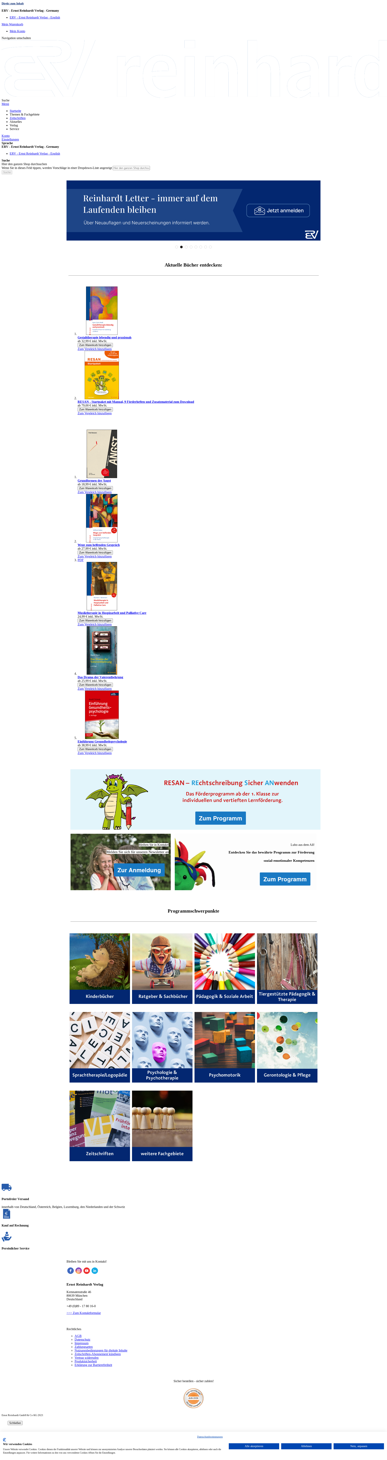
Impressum (81, 1343)
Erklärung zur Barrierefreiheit (93, 1365)
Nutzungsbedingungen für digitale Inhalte (101, 1350)
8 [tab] (210, 247)
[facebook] (70, 1270)
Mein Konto (17, 31)
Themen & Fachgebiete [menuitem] (25, 114)
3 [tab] (186, 247)
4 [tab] (191, 247)
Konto (6, 136)
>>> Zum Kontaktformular (84, 1313)
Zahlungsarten (84, 1346)
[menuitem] (15, 111)
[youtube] (86, 1270)
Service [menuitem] (14, 129)
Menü (5, 104)
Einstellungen (10, 139)
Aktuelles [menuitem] (16, 121)
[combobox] (131, 168)
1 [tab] (176, 247)
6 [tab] (200, 247)
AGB (78, 1336)
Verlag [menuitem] (14, 125)
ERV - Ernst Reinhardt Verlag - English (35, 17)
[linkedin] (95, 1270)
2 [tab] (181, 247)
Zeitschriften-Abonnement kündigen (98, 1354)
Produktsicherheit (86, 1361)
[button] (193, 11)
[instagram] (78, 1270)
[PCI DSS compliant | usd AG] (193, 1407)
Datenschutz (82, 1339)
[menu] (193, 120)
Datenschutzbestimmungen (210, 1436)
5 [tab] (196, 247)
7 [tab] (205, 247)
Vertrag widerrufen (87, 1357)
